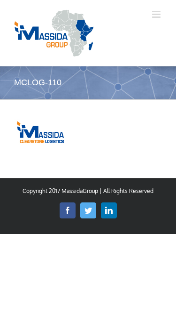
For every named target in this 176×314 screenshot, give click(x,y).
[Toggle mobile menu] (157, 14)
